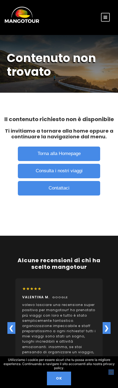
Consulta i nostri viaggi (59, 170)
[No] (111, 372)
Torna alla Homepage (59, 153)
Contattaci (59, 188)
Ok (59, 378)
